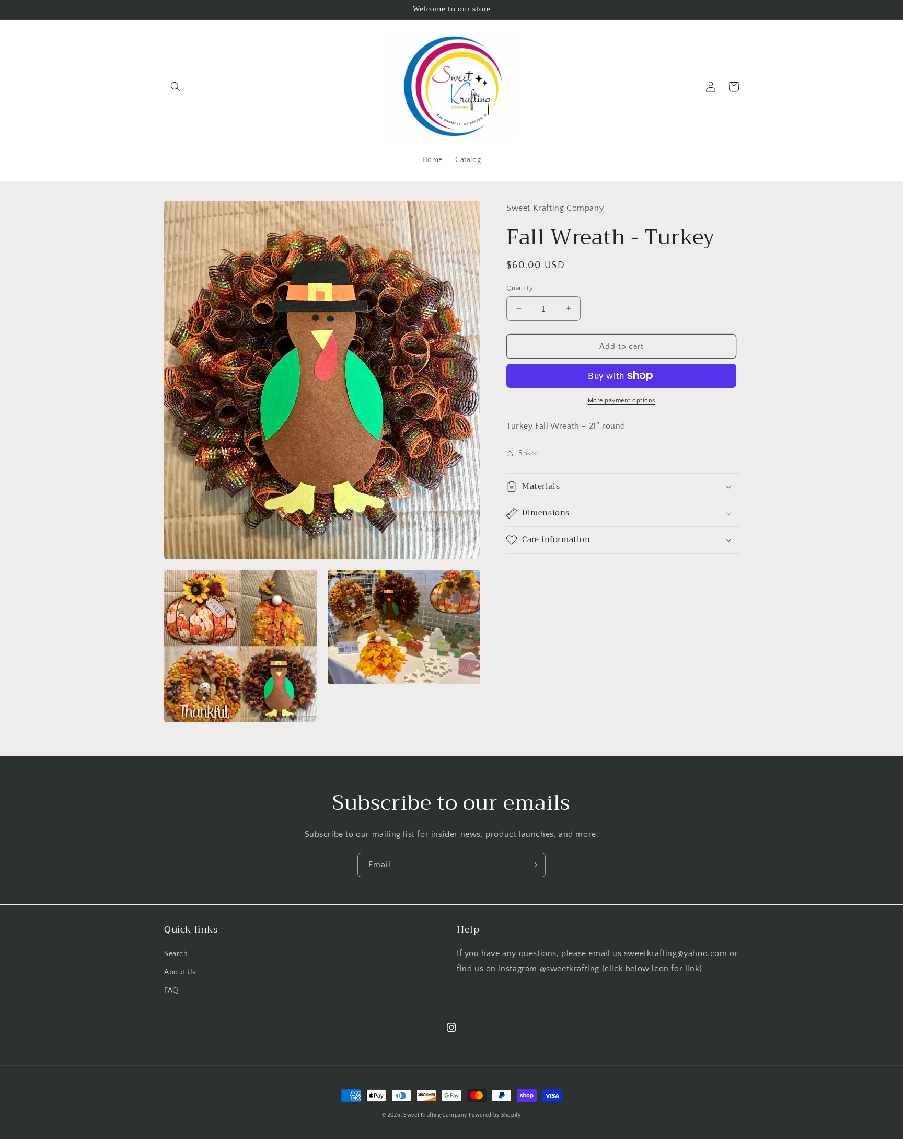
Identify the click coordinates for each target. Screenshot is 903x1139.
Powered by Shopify (495, 1115)
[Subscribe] (533, 865)
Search (176, 954)
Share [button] (528, 453)
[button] (175, 86)
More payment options (621, 400)
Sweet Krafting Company (435, 1115)
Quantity (519, 287)
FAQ (171, 990)
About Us (180, 972)
